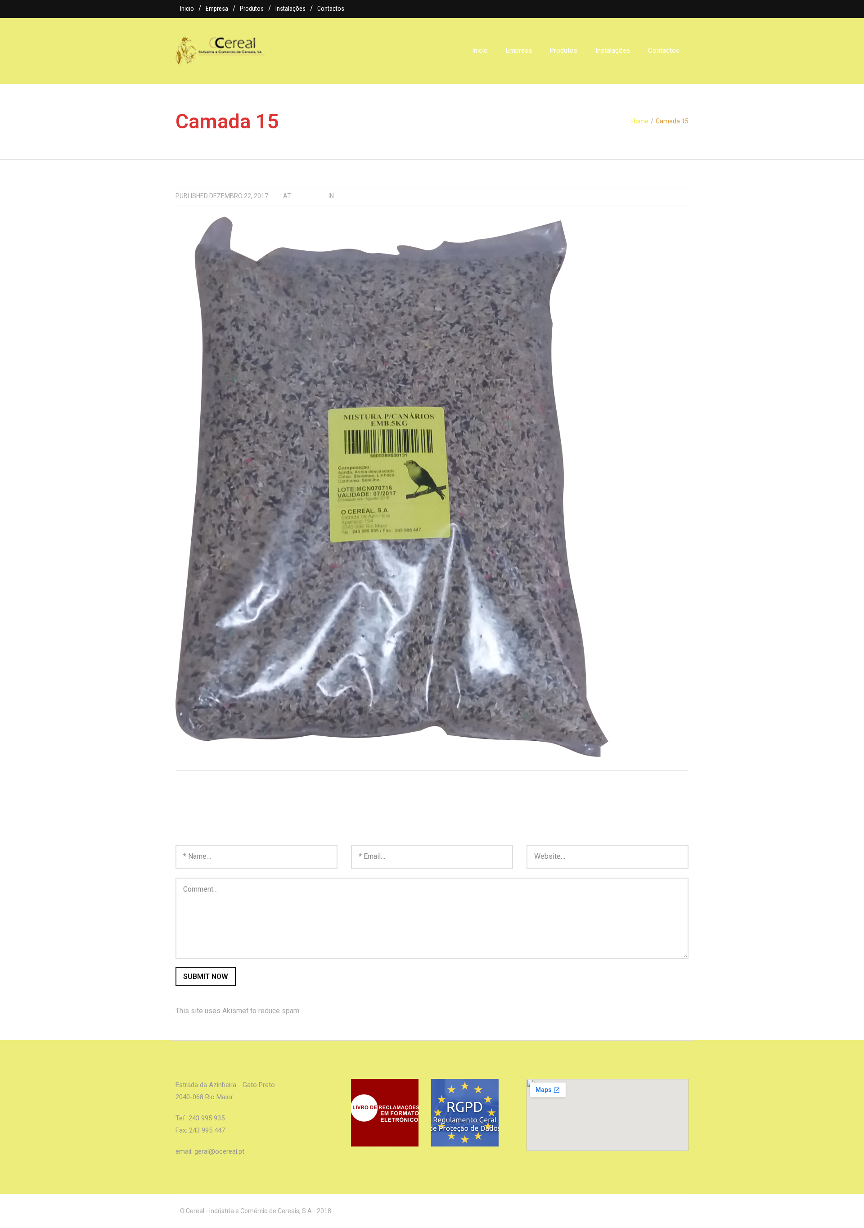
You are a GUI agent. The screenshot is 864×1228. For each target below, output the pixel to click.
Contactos (330, 8)
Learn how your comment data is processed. (371, 1010)
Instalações (290, 8)
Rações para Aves (365, 195)
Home (639, 121)
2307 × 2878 (309, 195)
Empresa (217, 8)
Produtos (252, 8)
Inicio (187, 8)
